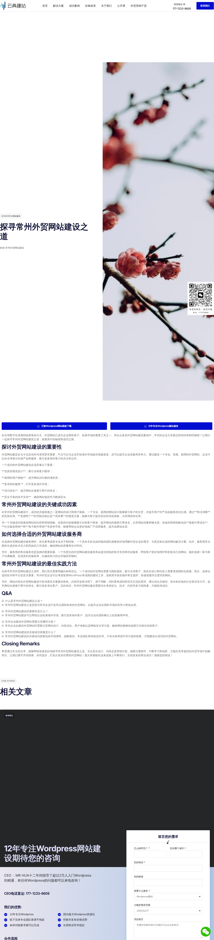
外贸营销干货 (139, 5)
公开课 (121, 5)
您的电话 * (139, 862)
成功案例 (74, 5)
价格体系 (90, 5)
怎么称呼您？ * (142, 848)
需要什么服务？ (142, 890)
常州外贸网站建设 (14, 247)
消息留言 (138, 919)
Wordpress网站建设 (11, 216)
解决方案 (58, 5)
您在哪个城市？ (178, 848)
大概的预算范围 (142, 905)
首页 (45, 5)
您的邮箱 (138, 876)
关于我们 (106, 5)
